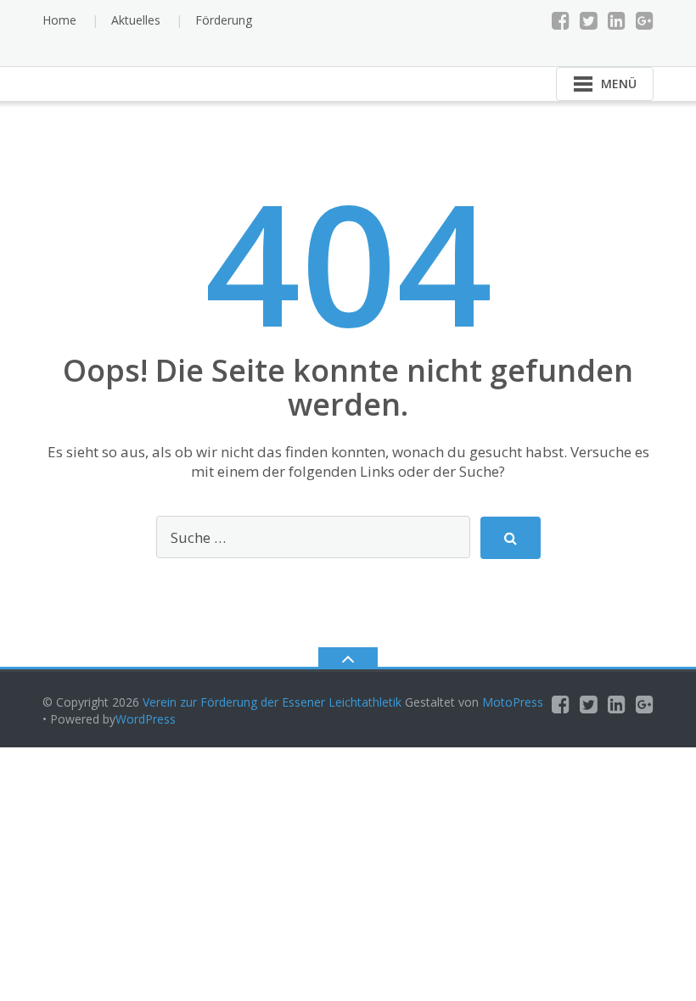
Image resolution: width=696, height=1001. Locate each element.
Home (59, 20)
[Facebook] (561, 20)
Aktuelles (135, 20)
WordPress (145, 719)
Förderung (223, 20)
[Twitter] (589, 20)
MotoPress (512, 702)
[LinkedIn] (617, 20)
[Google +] (645, 20)
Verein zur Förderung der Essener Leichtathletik (272, 702)
